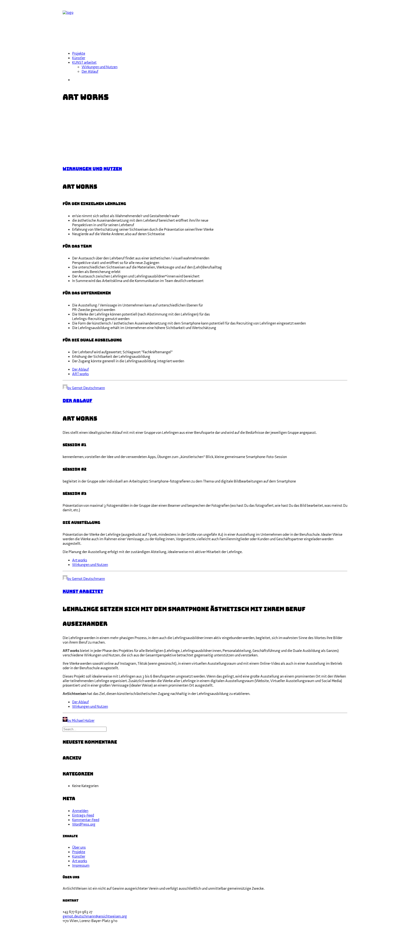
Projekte (78, 53)
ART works (80, 374)
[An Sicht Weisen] (205, 24)
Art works (79, 560)
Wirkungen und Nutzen (99, 67)
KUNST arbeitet (84, 62)
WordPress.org (83, 824)
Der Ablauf (90, 71)
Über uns (79, 847)
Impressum (80, 865)
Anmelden (80, 811)
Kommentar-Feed (85, 820)
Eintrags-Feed (83, 815)
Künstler (78, 58)
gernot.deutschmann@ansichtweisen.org (95, 916)
